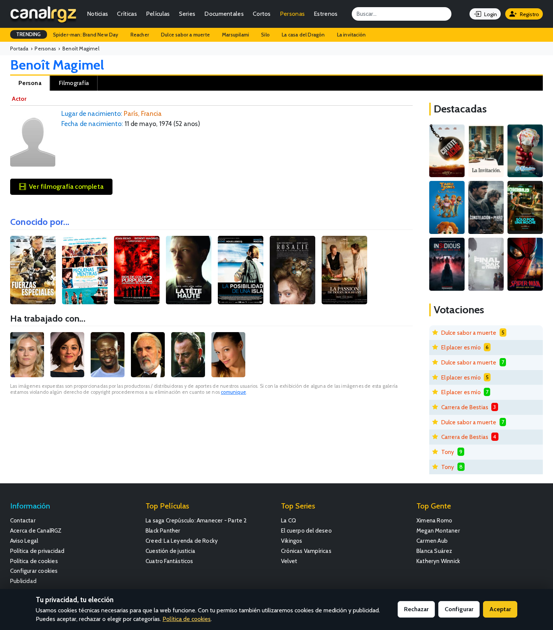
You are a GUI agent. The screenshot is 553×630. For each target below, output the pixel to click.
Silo (265, 35)
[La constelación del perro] (486, 207)
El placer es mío (461, 347)
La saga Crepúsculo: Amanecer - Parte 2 (196, 520)
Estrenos (325, 13)
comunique (233, 392)
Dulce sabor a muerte (185, 35)
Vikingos (291, 540)
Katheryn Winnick (438, 561)
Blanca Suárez (434, 550)
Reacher (140, 35)
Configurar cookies (34, 570)
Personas (292, 13)
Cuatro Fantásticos (169, 561)
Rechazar (416, 609)
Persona (29, 83)
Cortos (262, 13)
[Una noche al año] (525, 207)
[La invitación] (486, 151)
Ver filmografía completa (66, 186)
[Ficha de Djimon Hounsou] (108, 354)
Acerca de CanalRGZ (36, 530)
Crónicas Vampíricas (306, 550)
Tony (447, 451)
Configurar (459, 609)
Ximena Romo (434, 520)
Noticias (97, 13)
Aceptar (500, 609)
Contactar (23, 520)
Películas (158, 13)
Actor (19, 98)
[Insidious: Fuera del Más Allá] (447, 264)
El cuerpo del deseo (306, 530)
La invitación (351, 35)
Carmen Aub (432, 540)
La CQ (288, 520)
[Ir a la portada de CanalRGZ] (43, 14)
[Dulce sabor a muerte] (525, 151)
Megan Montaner (438, 530)
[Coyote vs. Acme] (447, 151)
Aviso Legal (24, 540)
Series (187, 13)
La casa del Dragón (303, 35)
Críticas (127, 13)
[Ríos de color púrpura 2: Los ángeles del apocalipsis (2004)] (137, 270)
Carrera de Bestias (465, 407)
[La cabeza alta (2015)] (188, 270)
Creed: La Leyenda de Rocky (182, 540)
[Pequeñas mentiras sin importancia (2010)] (85, 270)
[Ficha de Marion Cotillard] (67, 354)
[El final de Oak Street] (486, 264)
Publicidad (23, 580)
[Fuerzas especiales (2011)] (33, 270)
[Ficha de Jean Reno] (188, 354)
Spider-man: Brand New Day (85, 35)
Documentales (224, 13)
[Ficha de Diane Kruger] (27, 354)
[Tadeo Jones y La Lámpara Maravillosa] (447, 207)
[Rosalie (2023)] (292, 270)
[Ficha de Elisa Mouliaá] (228, 354)
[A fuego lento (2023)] (344, 270)
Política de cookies (34, 561)
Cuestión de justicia (170, 550)
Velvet (289, 561)
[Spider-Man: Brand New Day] (525, 264)
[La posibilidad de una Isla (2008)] (240, 270)
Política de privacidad (37, 550)
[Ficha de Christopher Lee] (148, 354)
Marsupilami (235, 35)
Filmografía (74, 83)
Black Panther (163, 530)
